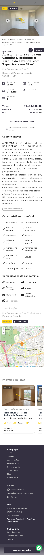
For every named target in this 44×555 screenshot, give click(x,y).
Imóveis (12, 40)
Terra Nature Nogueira (33, 42)
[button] (22, 344)
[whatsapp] (39, 548)
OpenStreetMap (30, 366)
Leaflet (20, 366)
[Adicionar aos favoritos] (32, 387)
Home (4, 40)
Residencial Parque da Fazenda (12, 42)
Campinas (30, 40)
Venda (21, 40)
